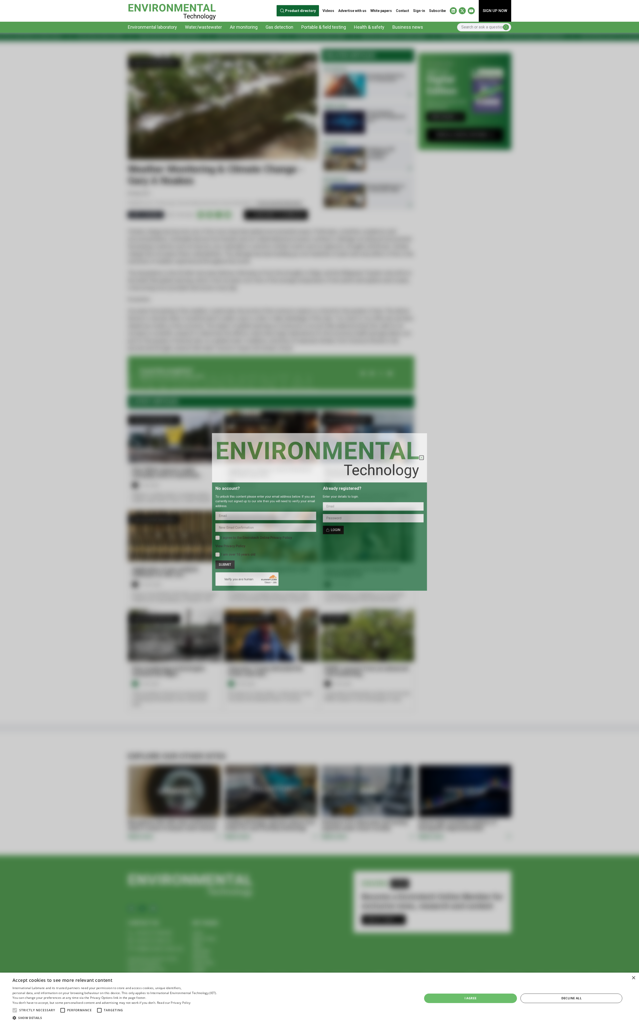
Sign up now (495, 10)
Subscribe (437, 11)
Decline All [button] (571, 998)
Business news (407, 27)
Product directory (300, 11)
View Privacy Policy (213, 552)
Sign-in (419, 11)
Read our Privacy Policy (174, 1003)
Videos (328, 11)
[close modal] (440, 447)
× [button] (633, 978)
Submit (207, 574)
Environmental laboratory (152, 27)
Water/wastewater (203, 27)
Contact (402, 11)
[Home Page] (172, 11)
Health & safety (369, 27)
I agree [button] (471, 998)
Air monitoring (244, 27)
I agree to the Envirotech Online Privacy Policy (245, 542)
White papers (381, 11)
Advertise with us (352, 11)
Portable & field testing (323, 27)
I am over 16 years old (223, 562)
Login (338, 533)
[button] (15, 1010)
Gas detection (279, 27)
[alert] (319, 998)
